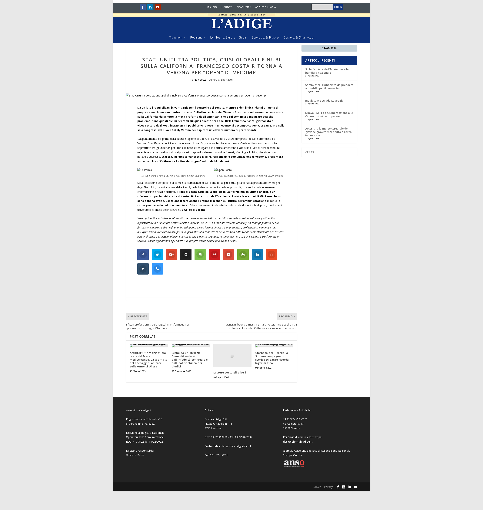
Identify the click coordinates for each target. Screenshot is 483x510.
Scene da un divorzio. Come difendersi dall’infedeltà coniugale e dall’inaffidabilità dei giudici (190, 359)
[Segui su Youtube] (158, 7)
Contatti (227, 7)
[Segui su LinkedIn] (150, 7)
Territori (175, 37)
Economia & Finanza (265, 37)
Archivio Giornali (266, 7)
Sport (243, 37)
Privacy (328, 487)
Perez (140, 455)
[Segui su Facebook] (143, 7)
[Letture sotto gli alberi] (232, 355)
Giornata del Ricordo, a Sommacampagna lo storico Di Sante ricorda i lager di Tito (273, 358)
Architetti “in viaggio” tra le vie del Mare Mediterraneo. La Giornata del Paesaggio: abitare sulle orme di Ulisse (149, 359)
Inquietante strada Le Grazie (324, 100)
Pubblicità (211, 7)
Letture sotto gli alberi (229, 372)
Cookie (317, 487)
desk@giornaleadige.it (298, 441)
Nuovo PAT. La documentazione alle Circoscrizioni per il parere (329, 114)
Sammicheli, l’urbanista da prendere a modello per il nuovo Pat (329, 86)
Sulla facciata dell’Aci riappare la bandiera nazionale (327, 70)
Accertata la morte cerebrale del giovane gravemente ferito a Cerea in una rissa (328, 132)
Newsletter (244, 7)
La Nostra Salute (222, 37)
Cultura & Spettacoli (299, 37)
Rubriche (196, 37)
